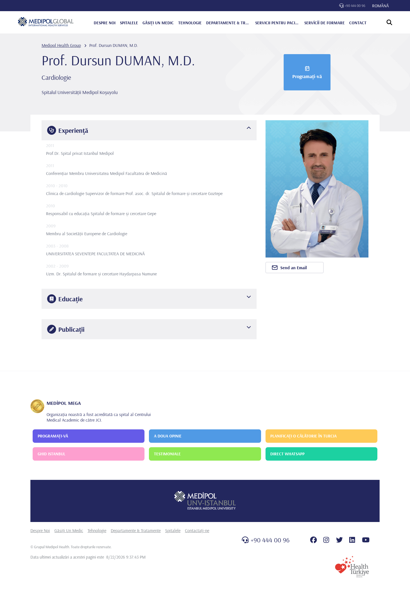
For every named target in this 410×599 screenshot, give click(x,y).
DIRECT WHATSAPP (287, 453)
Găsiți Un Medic (68, 530)
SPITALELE (129, 22)
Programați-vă (307, 76)
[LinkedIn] (352, 540)
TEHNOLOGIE (190, 22)
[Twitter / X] (339, 540)
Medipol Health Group (61, 45)
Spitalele (172, 530)
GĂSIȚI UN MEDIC (158, 22)
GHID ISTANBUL (51, 453)
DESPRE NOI (104, 22)
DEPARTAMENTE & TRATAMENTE (228, 22)
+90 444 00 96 (355, 5)
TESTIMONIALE (167, 453)
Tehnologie (97, 530)
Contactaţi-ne (197, 530)
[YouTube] (366, 540)
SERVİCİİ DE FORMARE (324, 22)
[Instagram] (326, 540)
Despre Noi (40, 530)
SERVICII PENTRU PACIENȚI (277, 22)
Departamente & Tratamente (136, 530)
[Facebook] (313, 540)
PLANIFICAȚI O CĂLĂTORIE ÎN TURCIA (303, 436)
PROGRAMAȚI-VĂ (53, 436)
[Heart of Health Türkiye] (352, 566)
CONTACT (357, 22)
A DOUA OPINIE (168, 436)
